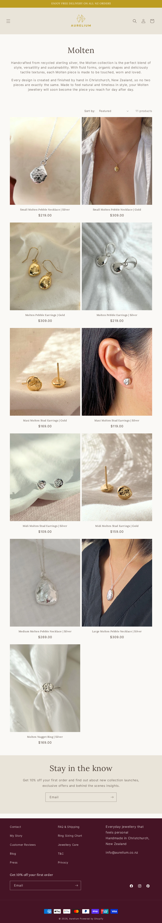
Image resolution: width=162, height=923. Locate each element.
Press (14, 862)
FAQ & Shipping (69, 826)
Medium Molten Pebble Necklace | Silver (45, 631)
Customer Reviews (23, 844)
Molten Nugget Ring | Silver (45, 737)
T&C (61, 853)
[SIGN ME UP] (112, 797)
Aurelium (74, 918)
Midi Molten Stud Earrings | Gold (116, 526)
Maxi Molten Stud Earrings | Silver (116, 420)
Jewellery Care (68, 844)
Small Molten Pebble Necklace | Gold (117, 209)
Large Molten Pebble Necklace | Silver (117, 631)
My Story (16, 835)
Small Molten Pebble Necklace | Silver (45, 209)
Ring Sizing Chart (70, 835)
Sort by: (89, 111)
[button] (8, 21)
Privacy (63, 862)
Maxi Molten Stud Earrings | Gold (45, 420)
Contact (15, 826)
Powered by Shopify (91, 918)
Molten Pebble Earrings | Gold (45, 315)
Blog (13, 853)
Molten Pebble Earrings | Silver (117, 315)
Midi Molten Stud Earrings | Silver (45, 526)
